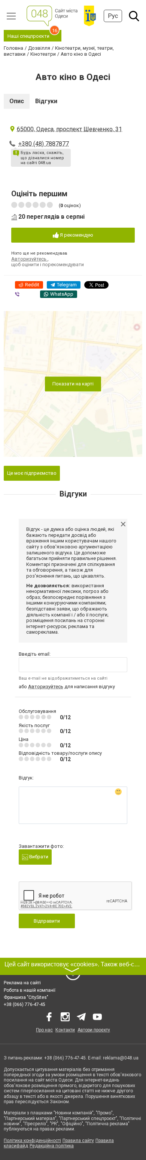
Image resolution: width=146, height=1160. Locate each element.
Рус (113, 15)
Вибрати (38, 856)
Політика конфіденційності (32, 1140)
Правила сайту (78, 1140)
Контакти (65, 1030)
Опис (16, 101)
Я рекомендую (76, 235)
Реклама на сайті (22, 982)
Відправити (47, 921)
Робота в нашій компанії (29, 990)
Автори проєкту (93, 1030)
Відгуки (46, 101)
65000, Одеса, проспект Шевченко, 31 (69, 129)
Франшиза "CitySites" (26, 997)
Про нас (44, 1030)
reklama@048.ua (121, 1058)
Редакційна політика (52, 1145)
